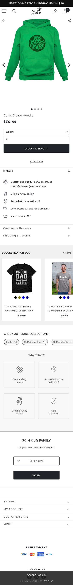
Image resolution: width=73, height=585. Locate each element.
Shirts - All (11, 342)
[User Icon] (55, 11)
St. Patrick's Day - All (35, 342)
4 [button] (41, 109)
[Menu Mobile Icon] (4, 11)
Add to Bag (36, 148)
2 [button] (35, 109)
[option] (36, 50)
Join (36, 475)
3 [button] (38, 109)
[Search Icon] (14, 11)
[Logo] (36, 11)
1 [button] (32, 109)
